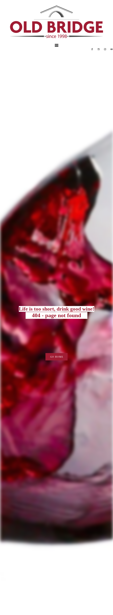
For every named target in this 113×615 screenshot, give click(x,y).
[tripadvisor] (111, 49)
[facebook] (92, 49)
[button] (56, 45)
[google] (98, 49)
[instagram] (105, 49)
